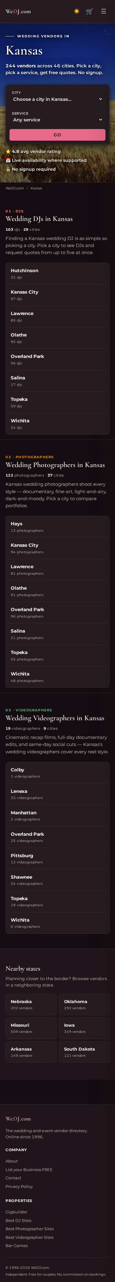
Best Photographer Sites (30, 1228)
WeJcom (18, 11)
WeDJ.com (15, 188)
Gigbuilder (16, 1211)
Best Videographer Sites (29, 1237)
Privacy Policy (19, 1186)
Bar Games (17, 1245)
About (12, 1160)
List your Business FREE (29, 1169)
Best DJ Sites (18, 1220)
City (16, 92)
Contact (13, 1177)
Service (20, 113)
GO (57, 135)
